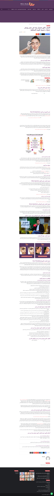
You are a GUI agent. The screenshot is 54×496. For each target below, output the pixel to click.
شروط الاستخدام (48, 487)
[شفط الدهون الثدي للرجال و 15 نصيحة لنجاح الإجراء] (32, 479)
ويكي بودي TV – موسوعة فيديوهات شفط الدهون (43, 486)
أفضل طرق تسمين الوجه (23, 115)
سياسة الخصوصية (47, 485)
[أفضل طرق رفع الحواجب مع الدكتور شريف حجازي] (48, 80)
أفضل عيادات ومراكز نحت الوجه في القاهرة (41, 85)
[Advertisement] (27, 16)
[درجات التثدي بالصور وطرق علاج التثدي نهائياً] (27, 479)
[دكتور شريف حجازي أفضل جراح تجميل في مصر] (34, 121)
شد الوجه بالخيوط (45, 262)
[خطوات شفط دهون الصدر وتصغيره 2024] (32, 476)
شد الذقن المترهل (43, 171)
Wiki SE (43, 456)
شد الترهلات (38, 9)
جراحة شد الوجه (48, 167)
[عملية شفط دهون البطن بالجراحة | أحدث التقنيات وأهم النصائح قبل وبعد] (22, 473)
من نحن (49, 484)
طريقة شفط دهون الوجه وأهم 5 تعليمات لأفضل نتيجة (40, 416)
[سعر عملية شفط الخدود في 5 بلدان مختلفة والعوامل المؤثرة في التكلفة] (27, 473)
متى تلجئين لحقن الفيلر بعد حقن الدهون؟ (41, 194)
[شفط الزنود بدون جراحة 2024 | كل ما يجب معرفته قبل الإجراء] (22, 476)
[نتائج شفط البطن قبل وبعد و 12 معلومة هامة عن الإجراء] (27, 476)
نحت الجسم (46, 9)
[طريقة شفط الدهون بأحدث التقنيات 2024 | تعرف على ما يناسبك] (22, 479)
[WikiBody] (27, 4)
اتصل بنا (49, 488)
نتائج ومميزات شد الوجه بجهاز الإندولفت (42, 241)
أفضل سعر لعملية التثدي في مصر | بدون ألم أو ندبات (43, 491)
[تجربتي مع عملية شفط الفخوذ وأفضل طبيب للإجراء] (32, 473)
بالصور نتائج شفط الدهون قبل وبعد (22, 9)
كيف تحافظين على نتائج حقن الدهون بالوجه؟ (41, 163)
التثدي (42, 9)
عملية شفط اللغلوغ (46, 89)
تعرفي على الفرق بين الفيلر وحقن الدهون (41, 201)
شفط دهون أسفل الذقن (40, 423)
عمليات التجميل (29, 9)
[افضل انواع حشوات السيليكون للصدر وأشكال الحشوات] (32, 80)
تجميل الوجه (45, 24)
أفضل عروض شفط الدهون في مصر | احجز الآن (44, 490)
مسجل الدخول (45, 464)
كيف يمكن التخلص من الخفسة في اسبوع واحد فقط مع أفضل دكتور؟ (43, 482)
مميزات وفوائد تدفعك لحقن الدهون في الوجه (41, 129)
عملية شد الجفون (46, 172)
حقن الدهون (34, 9)
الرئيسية (49, 24)
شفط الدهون (50, 9)
